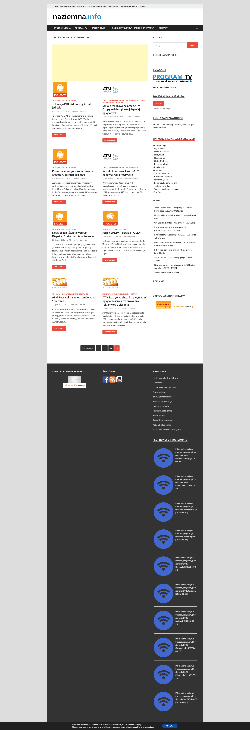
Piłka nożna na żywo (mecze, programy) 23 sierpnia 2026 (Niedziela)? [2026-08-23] (185, 482)
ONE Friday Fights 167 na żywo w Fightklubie (174, 222)
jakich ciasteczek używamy (115, 727)
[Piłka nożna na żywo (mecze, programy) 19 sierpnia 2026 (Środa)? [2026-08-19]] (163, 602)
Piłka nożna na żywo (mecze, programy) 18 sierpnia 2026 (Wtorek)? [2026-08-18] (185, 617)
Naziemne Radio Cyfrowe (97, 6)
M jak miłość (159, 148)
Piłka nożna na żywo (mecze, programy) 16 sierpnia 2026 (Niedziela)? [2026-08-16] (185, 671)
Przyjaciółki (159, 167)
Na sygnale (159, 154)
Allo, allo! (158, 170)
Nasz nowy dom (161, 179)
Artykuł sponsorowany (163, 420)
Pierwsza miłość (161, 164)
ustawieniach (148, 727)
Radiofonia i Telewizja (129, 6)
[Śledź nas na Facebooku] (105, 379)
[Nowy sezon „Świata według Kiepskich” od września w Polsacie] (74, 218)
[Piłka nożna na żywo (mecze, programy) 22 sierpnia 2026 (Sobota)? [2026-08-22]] (163, 521)
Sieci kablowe (159, 415)
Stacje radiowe (113, 6)
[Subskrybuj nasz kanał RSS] (112, 379)
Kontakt (163, 28)
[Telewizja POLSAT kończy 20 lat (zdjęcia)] (74, 90)
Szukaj (158, 103)
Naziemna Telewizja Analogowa (167, 429)
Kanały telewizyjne (120, 100)
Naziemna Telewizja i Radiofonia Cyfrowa (133, 28)
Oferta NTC (81, 6)
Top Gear (158, 192)
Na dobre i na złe (161, 151)
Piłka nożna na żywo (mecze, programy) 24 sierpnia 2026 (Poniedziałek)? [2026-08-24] (185, 455)
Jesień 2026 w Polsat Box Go (167, 272)
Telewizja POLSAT (69, 100)
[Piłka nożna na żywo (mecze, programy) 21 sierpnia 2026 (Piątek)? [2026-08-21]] (163, 548)
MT (69, 111)
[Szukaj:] (175, 45)
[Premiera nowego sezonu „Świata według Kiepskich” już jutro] (74, 157)
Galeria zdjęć (98, 28)
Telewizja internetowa (162, 396)
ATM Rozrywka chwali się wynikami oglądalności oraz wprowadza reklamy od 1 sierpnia (124, 301)
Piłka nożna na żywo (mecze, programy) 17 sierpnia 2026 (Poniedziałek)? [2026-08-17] (185, 644)
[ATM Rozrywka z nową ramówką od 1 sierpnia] (74, 283)
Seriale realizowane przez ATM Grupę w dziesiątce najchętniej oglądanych (121, 109)
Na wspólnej (159, 158)
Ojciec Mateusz (161, 161)
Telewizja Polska (116, 102)
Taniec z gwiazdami (162, 186)
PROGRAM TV (81, 28)
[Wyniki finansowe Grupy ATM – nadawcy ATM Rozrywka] (125, 157)
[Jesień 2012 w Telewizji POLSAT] (125, 218)
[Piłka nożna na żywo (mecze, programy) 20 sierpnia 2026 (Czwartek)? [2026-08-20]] (163, 575)
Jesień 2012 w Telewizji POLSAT (122, 232)
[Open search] (197, 28)
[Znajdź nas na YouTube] (119, 379)
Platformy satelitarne (162, 410)
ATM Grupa (106, 100)
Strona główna (62, 28)
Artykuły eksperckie (162, 424)
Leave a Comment (79, 111)
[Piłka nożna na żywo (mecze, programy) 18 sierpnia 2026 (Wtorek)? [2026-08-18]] (163, 629)
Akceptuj (169, 726)
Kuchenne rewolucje (163, 176)
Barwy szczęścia (161, 145)
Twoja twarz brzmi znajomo (166, 189)
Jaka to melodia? (161, 173)
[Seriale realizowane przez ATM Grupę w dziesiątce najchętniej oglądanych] (125, 90)
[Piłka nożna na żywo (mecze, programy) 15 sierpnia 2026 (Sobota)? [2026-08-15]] (163, 710)
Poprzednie (87, 348)
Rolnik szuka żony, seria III (165, 182)
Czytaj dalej (58, 134)
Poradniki (142, 6)
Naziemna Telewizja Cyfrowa (65, 6)
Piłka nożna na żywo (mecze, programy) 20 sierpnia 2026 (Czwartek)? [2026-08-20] (185, 563)
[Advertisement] (100, 62)
